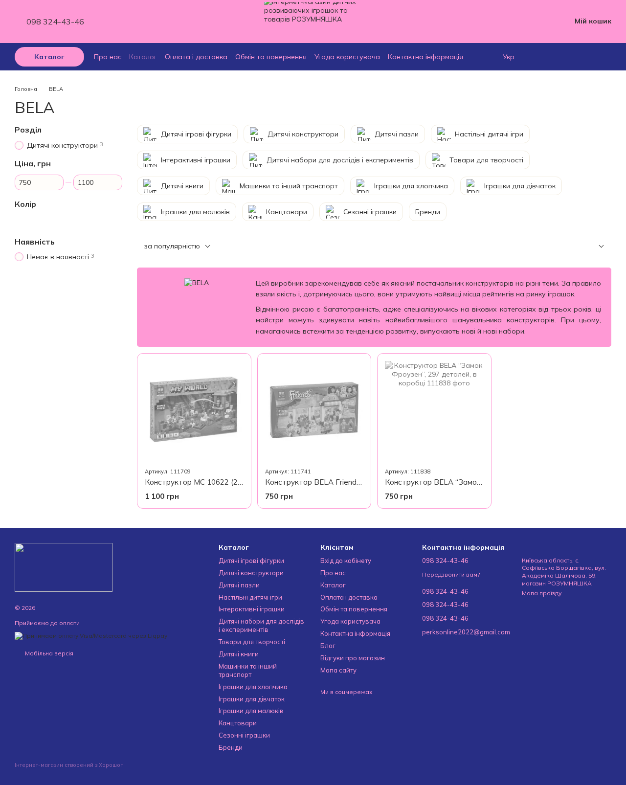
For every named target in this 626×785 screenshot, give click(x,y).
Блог (327, 646)
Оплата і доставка (196, 56)
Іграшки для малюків (251, 711)
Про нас (107, 56)
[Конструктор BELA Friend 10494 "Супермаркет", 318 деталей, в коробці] (314, 410)
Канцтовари (238, 723)
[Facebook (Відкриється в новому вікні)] (128, 21)
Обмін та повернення (271, 56)
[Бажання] (587, 57)
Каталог (143, 56)
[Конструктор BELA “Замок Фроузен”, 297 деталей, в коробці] (434, 410)
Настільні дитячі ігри (250, 597)
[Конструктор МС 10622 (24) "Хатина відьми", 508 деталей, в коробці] (194, 410)
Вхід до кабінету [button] (345, 560)
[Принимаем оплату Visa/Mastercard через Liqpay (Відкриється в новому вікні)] (91, 635)
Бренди (231, 747)
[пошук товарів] (544, 57)
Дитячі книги (239, 654)
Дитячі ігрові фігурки (251, 560)
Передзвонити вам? (451, 574)
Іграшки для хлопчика (253, 687)
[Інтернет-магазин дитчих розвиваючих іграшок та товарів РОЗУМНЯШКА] (63, 566)
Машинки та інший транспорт (248, 670)
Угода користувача (347, 56)
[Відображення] (594, 247)
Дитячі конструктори (251, 573)
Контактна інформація (425, 56)
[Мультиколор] (20, 220)
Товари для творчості (252, 642)
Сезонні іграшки (244, 735)
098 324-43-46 (55, 21)
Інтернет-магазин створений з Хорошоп (69, 765)
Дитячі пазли (239, 585)
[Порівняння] (606, 57)
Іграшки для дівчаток (252, 699)
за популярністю (172, 246)
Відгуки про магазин (352, 658)
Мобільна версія (48, 653)
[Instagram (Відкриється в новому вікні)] (116, 21)
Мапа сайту (338, 670)
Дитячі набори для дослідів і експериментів (261, 625)
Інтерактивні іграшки (252, 609)
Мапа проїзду (541, 593)
